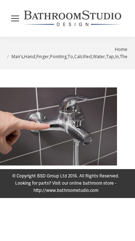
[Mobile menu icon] (15, 18)
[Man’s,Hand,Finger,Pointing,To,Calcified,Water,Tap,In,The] (58, 126)
